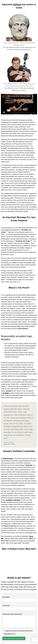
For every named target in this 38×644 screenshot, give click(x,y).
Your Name (6, 597)
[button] (19, 562)
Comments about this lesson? (12, 614)
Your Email (5, 605)
